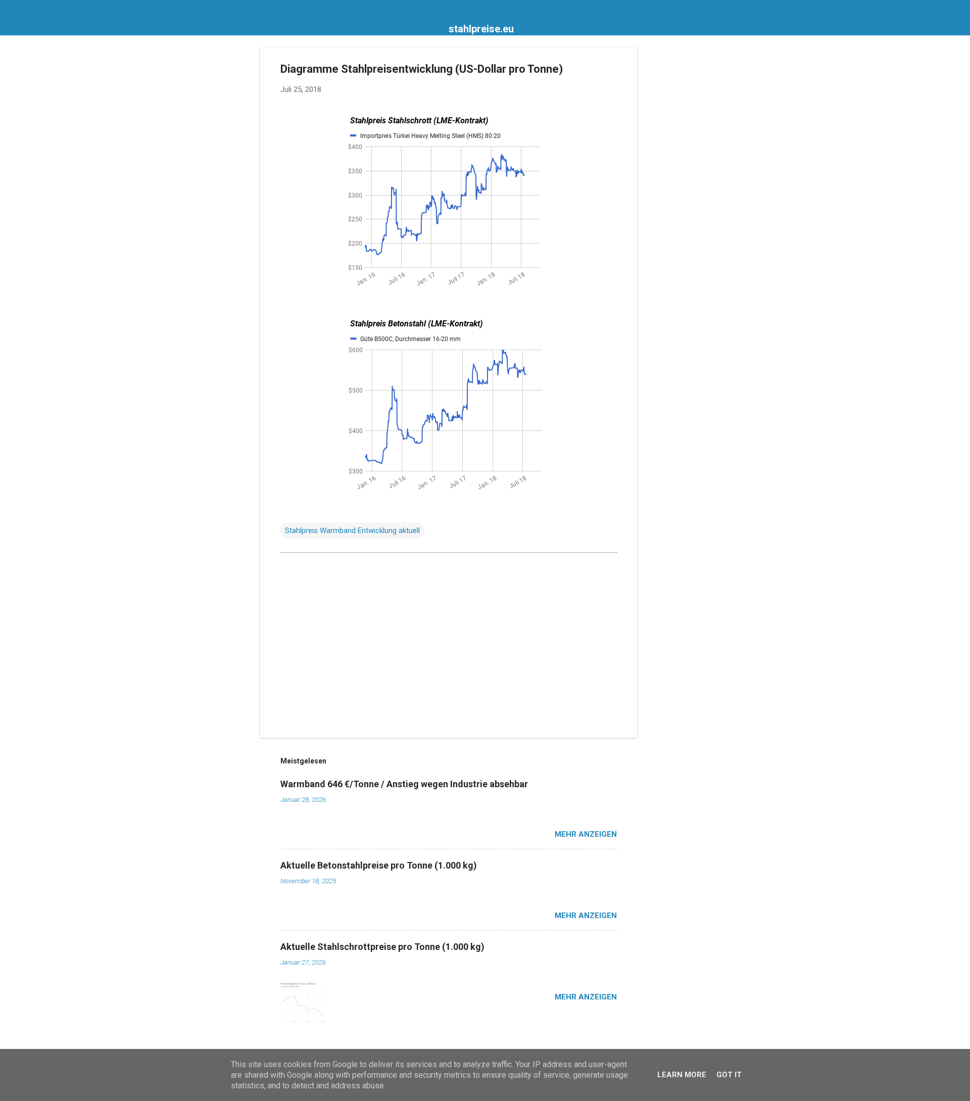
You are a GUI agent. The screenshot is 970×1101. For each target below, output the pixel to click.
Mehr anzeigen (586, 834)
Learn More (681, 1074)
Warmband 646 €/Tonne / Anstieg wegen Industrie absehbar (404, 784)
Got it (729, 1074)
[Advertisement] (677, 199)
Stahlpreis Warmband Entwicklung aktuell (352, 530)
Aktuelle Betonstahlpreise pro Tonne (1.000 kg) (378, 865)
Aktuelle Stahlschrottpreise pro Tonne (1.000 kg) (382, 946)
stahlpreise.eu (481, 29)
